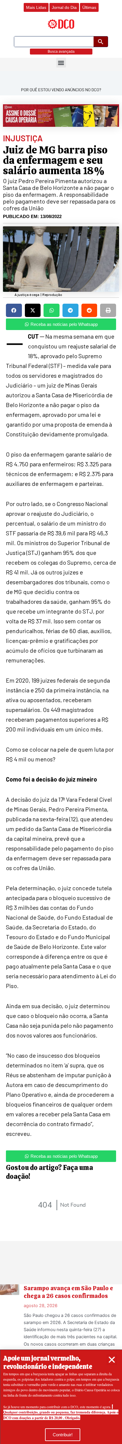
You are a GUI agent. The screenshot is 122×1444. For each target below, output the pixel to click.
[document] (61, 722)
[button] (111, 1359)
